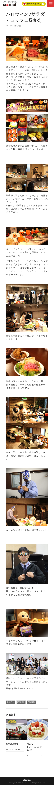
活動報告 (31, 702)
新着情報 (21, 702)
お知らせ (11, 702)
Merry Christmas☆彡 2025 (34, 747)
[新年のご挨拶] (16, 729)
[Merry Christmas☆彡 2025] (37, 729)
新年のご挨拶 (12, 744)
